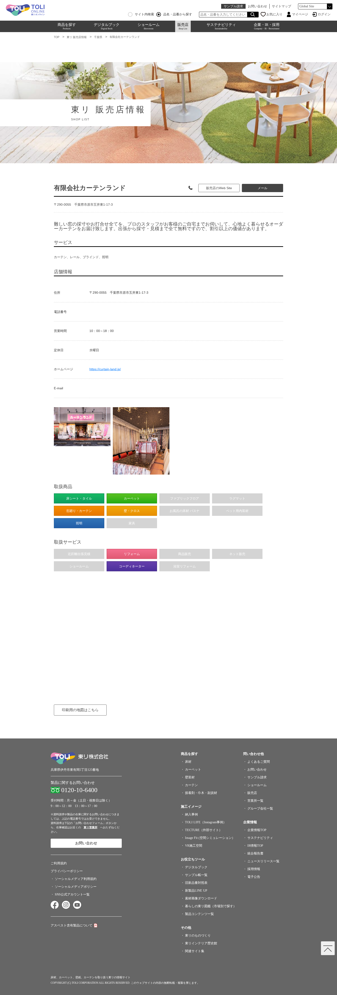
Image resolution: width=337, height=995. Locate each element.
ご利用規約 (59, 863)
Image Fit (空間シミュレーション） (210, 838)
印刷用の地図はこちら (80, 710)
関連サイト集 (194, 951)
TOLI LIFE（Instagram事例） (205, 822)
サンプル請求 (233, 6)
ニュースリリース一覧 (263, 861)
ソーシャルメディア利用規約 (76, 879)
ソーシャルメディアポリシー (76, 886)
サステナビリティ (221, 26)
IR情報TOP (255, 845)
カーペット (193, 769)
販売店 (182, 26)
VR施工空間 (193, 845)
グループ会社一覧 (260, 808)
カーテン (191, 785)
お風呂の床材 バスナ (184, 510)
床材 (188, 761)
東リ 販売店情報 (77, 37)
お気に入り (274, 14)
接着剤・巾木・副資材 (201, 793)
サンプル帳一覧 (196, 875)
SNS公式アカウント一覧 (72, 894)
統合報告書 (255, 853)
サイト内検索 (144, 14)
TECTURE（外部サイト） (203, 830)
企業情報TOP (256, 830)
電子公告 (253, 877)
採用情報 (253, 869)
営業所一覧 (255, 800)
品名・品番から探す (177, 14)
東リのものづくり (198, 935)
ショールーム (149, 26)
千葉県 (98, 37)
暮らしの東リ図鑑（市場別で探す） (210, 906)
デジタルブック (106, 26)
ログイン (324, 14)
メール (262, 188)
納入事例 (191, 814)
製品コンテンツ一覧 (199, 914)
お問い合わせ (257, 6)
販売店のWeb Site (219, 188)
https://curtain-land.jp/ (105, 369)
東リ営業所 (90, 827)
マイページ (300, 14)
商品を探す (67, 26)
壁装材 (190, 777)
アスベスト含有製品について (71, 925)
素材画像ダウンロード (201, 898)
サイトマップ (281, 6)
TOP (56, 37)
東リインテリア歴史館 (201, 943)
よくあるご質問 (258, 761)
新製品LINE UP (196, 890)
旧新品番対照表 (196, 882)
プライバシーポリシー (67, 871)
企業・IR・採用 (266, 26)
